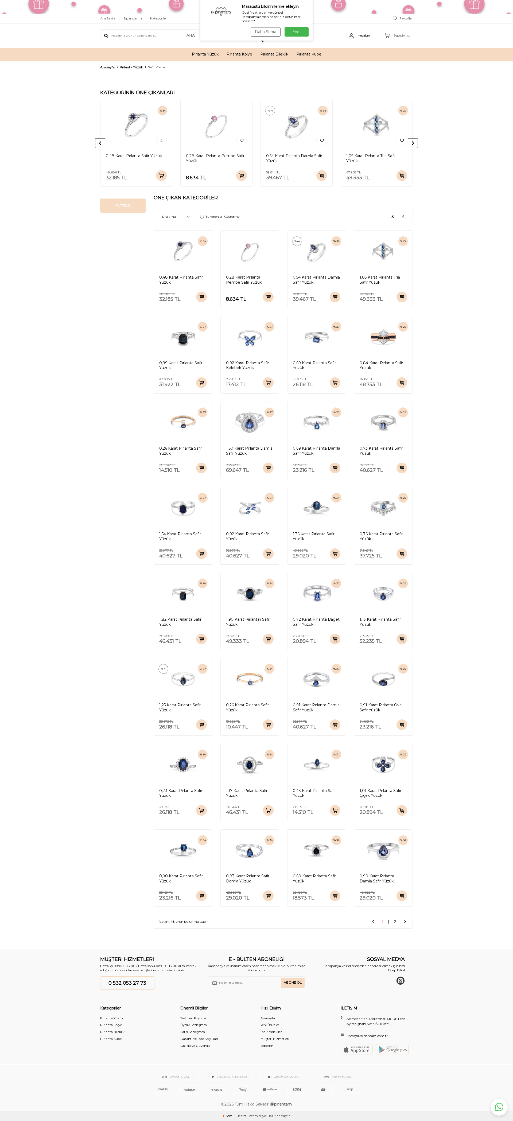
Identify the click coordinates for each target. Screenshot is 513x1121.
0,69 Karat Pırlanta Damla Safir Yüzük (316, 451)
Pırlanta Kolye (239, 54)
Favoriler (406, 18)
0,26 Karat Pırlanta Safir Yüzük (180, 451)
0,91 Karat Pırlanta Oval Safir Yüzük (381, 707)
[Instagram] (401, 981)
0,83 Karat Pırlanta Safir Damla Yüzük (247, 879)
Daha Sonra (265, 31)
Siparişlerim (132, 18)
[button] (100, 143)
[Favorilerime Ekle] (161, 140)
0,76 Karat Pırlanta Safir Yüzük (381, 536)
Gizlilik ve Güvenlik (195, 1046)
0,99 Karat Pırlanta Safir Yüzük (181, 365)
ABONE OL (293, 982)
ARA (190, 35)
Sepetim (267, 1046)
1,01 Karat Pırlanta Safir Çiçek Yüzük (380, 793)
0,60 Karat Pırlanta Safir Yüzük (314, 879)
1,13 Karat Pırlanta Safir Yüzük (380, 622)
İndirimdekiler (271, 1032)
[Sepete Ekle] (161, 175)
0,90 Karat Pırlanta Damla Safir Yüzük (377, 879)
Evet (296, 31)
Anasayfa (107, 67)
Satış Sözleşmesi (192, 1032)
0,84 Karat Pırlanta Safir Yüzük (381, 365)
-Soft (228, 1116)
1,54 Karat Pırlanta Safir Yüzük (180, 536)
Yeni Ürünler (270, 1025)
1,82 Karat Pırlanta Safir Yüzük (180, 622)
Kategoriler (158, 18)
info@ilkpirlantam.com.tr (368, 1036)
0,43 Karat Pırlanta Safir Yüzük (314, 793)
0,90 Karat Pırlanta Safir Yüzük (181, 879)
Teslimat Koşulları (193, 1018)
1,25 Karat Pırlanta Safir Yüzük (180, 707)
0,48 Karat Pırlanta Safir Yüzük (134, 155)
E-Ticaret (240, 1116)
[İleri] (405, 921)
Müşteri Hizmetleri (275, 1039)
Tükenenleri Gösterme (222, 217)
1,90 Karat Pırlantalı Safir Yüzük (248, 622)
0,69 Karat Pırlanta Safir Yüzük (314, 365)
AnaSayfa (107, 18)
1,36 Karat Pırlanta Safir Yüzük (314, 536)
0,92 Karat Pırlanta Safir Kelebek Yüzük (247, 365)
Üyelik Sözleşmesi (193, 1025)
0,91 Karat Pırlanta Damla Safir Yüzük (316, 707)
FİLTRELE (122, 205)
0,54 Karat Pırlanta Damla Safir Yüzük (294, 158)
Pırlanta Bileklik (274, 54)
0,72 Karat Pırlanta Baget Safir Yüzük (316, 622)
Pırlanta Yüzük (205, 54)
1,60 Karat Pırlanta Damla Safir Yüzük (249, 451)
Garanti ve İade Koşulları (199, 1039)
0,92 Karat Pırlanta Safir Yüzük (247, 536)
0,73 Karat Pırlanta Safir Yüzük (381, 451)
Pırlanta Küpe (308, 54)
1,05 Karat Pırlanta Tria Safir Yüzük (371, 158)
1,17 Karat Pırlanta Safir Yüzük (246, 793)
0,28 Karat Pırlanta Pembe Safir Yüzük (215, 158)
